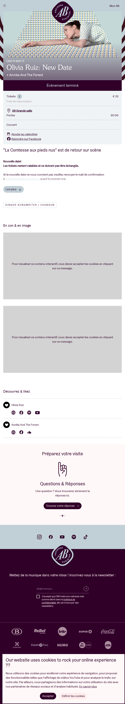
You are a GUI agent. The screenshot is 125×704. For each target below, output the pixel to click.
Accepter (48, 696)
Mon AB (114, 6)
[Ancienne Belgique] (63, 12)
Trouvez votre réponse (60, 506)
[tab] (60, 515)
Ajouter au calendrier (24, 134)
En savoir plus (88, 686)
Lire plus (11, 189)
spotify (74, 537)
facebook (51, 537)
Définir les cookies (73, 696)
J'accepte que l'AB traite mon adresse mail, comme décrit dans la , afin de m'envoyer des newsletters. (63, 601)
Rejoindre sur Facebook (26, 139)
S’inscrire (86, 588)
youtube (62, 537)
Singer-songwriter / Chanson (30, 204)
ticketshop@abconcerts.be (22, 179)
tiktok (85, 537)
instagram (39, 537)
